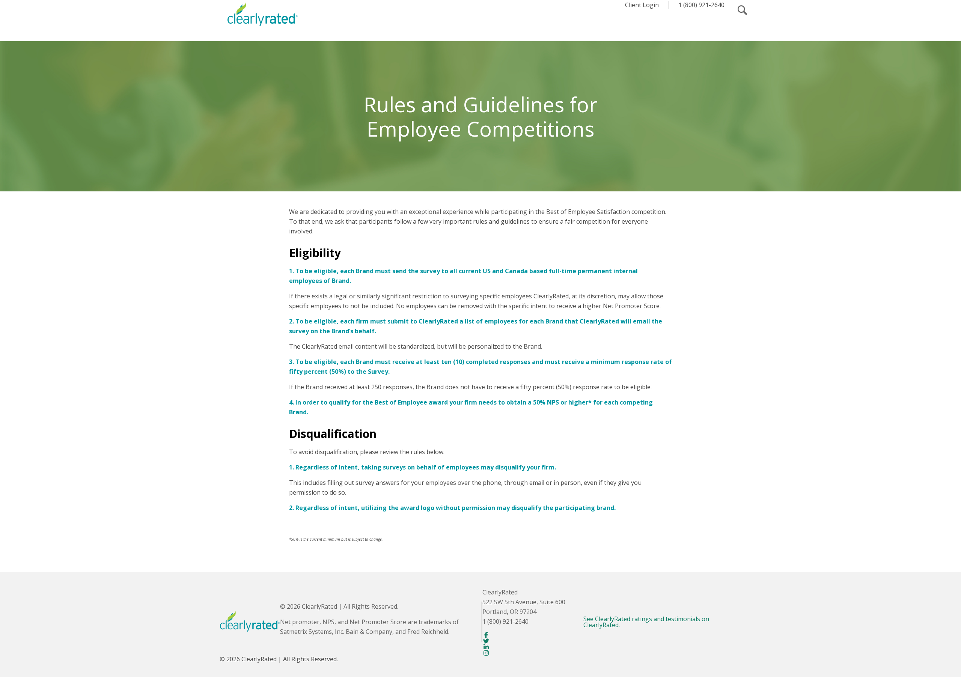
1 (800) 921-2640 (701, 5)
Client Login (642, 5)
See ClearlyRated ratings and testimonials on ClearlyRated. (646, 622)
